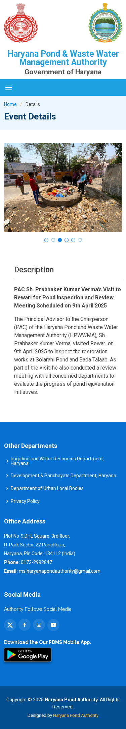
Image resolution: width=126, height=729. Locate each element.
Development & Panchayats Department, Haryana (63, 475)
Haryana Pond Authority (75, 715)
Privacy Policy (25, 501)
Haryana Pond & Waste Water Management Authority (63, 58)
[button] (46, 240)
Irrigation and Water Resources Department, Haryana (57, 461)
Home (10, 104)
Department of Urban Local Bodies (47, 488)
